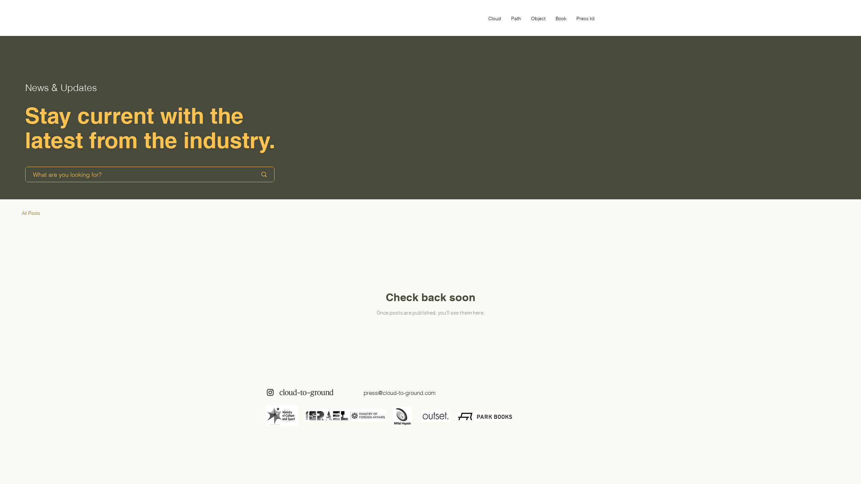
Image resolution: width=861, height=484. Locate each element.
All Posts (31, 213)
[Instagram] (270, 392)
